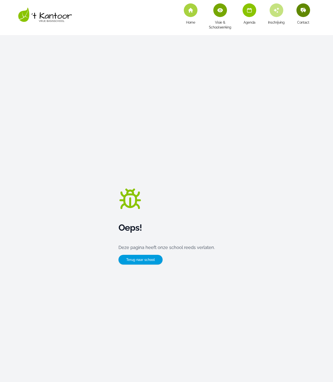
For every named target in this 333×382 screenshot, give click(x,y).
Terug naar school (140, 260)
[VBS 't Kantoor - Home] (45, 17)
